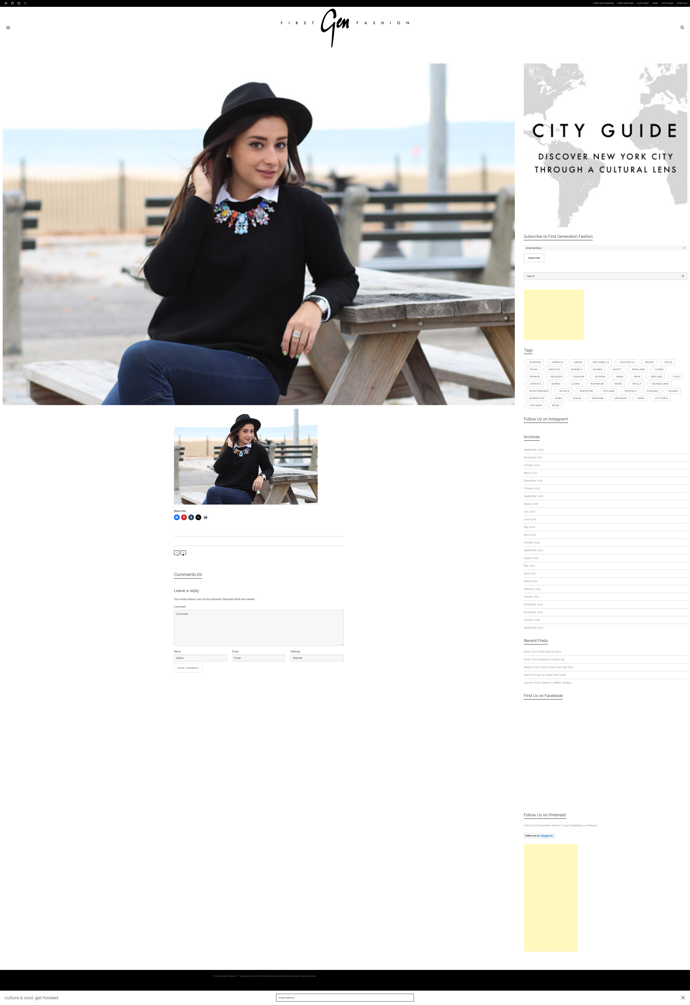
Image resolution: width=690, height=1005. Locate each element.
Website (295, 651)
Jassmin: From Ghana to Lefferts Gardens (548, 682)
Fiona (659, 369)
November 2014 (533, 612)
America (558, 362)
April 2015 (529, 573)
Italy (676, 376)
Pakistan (586, 391)
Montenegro (539, 391)
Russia (673, 391)
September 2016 (533, 496)
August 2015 (531, 558)
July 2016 (529, 511)
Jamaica (535, 383)
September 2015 (533, 550)
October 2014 (532, 619)
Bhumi (649, 362)
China (534, 369)
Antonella (601, 362)
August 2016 (531, 503)
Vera (641, 398)
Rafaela (631, 391)
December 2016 (533, 480)
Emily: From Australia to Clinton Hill (544, 659)
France (535, 376)
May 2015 (529, 565)
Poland (608, 391)
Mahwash (597, 383)
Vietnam (536, 405)
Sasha (577, 398)
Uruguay (620, 398)
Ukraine (598, 398)
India (620, 376)
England (638, 369)
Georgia (557, 376)
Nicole (564, 391)
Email (235, 651)
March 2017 (530, 472)
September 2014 (533, 627)
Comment (180, 606)
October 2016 (532, 488)
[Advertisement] (554, 314)
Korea (556, 383)
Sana (558, 398)
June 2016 (530, 519)
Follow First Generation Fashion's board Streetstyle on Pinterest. (561, 825)
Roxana (652, 391)
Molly (637, 383)
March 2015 (530, 581)
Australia (627, 362)
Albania (535, 362)
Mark (618, 383)
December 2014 (533, 604)
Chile (668, 362)
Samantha (537, 398)
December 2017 (533, 457)
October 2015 (532, 542)
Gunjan (578, 376)
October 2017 (532, 465)
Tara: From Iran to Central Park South (545, 674)
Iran (637, 376)
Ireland (656, 376)
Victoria (661, 398)
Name (177, 651)
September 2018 (533, 449)
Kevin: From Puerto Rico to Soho (543, 651)
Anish (578, 362)
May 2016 (529, 527)
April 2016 (530, 534)
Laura (575, 383)
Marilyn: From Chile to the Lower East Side (548, 667)
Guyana (600, 376)
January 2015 (531, 596)
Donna (597, 369)
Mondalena (660, 383)
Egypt (617, 369)
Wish (555, 405)
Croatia (554, 369)
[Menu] (8, 27)
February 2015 (532, 588)
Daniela (576, 369)
